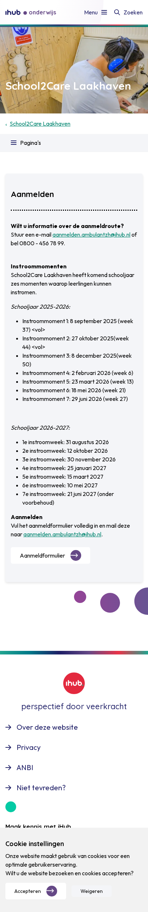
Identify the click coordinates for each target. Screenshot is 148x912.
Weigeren (91, 891)
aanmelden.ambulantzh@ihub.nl (91, 234)
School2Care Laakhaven (40, 123)
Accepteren (27, 891)
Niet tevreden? (41, 787)
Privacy (29, 747)
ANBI (25, 767)
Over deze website (47, 727)
